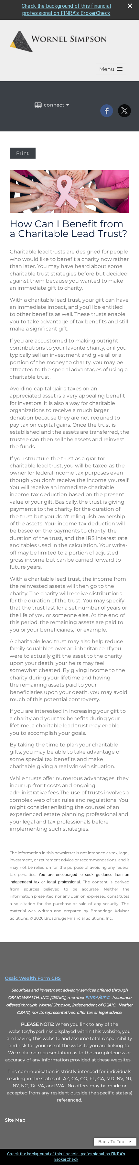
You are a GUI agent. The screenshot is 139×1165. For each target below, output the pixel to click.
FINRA (91, 997)
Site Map (15, 1120)
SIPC (104, 997)
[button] (111, 69)
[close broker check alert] (130, 5)
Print (22, 153)
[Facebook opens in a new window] (106, 115)
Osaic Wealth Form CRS (33, 978)
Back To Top (112, 1141)
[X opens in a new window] (124, 115)
